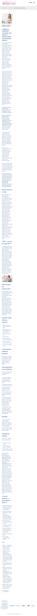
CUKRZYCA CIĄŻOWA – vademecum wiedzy (6, 26)
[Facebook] (30, 2)
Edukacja (10, 8)
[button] (34, 3)
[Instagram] (31, 2)
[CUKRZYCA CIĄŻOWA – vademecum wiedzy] (7, 19)
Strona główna (4, 8)
